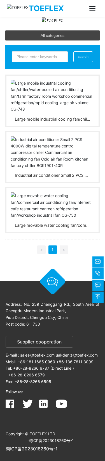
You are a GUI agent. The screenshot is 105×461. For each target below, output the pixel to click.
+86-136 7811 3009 (75, 361)
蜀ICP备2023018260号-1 (51, 440)
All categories (52, 35)
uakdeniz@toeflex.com (77, 355)
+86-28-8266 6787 (31, 368)
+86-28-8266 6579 (26, 374)
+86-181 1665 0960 (36, 361)
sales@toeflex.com (37, 355)
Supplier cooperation (39, 342)
